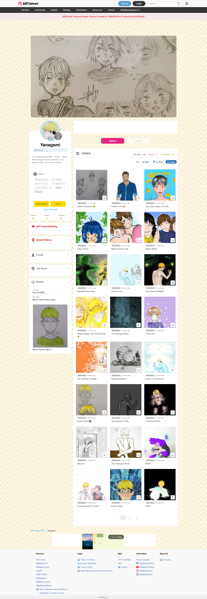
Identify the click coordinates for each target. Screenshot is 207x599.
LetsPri (39, 570)
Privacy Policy (87, 567)
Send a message (50, 209)
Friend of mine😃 (118, 206)
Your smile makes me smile (156, 206)
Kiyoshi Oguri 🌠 (84, 421)
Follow (58, 204)
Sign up (124, 3)
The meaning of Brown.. (121, 463)
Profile (39, 254)
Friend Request (41, 204)
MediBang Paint (42, 567)
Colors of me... (117, 291)
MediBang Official (147, 563)
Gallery (112, 140)
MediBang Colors (43, 581)
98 (33, 218)
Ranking (66, 10)
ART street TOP (37, 530)
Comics (111, 10)
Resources (97, 10)
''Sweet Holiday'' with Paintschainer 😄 (91, 335)
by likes (159, 162)
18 (47, 218)
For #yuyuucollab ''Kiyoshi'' (88, 506)
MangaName (41, 578)
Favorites (104, 198)
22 (61, 218)
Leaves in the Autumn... (155, 378)
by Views (171, 162)
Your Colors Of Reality (154, 291)
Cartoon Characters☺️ (86, 206)
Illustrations (81, 10)
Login (139, 3)
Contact (124, 567)
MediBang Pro (42, 563)
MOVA (148, 463)
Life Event (41, 268)
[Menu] (186, 3)
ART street (40, 559)
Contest (54, 10)
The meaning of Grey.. (120, 421)
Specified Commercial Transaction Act (96, 570)
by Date (145, 162)
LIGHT (148, 506)
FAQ (120, 563)
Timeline (25, 10)
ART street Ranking (46, 226)
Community (40, 10)
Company (167, 559)
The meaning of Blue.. (120, 333)
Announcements (143, 559)
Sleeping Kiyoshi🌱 (119, 378)
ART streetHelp (124, 559)
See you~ (81, 463)
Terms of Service (88, 559)
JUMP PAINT (41, 574)
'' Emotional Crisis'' (153, 421)
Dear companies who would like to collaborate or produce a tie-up (53, 591)
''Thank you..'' (150, 333)
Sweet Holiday (151, 248)
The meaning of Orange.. (87, 378)
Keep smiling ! (83, 248)
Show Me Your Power (86, 291)
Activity (138, 140)
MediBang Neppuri (132, 10)
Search (178, 3)
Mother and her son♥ (119, 248)
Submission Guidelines (86, 563)
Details (40, 281)
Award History (44, 239)
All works (140, 154)
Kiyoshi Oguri (116, 506)
